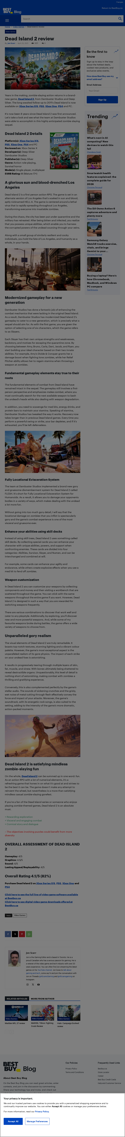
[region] (62, 1115)
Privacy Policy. (42, 1111)
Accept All (13, 1121)
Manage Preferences (37, 1121)
